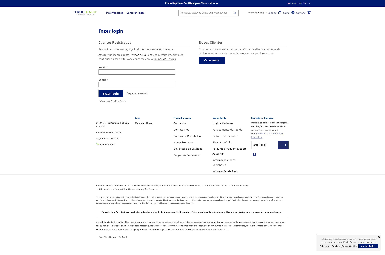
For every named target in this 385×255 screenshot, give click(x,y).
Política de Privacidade (216, 185)
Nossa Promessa (183, 142)
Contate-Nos (181, 129)
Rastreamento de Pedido (227, 129)
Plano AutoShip (222, 142)
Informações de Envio (226, 171)
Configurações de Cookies (344, 246)
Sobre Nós (180, 123)
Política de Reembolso (187, 136)
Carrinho (301, 12)
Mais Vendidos (143, 123)
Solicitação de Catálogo (188, 148)
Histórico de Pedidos (225, 136)
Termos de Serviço (141, 55)
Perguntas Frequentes (187, 155)
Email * (103, 67)
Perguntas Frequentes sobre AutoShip (230, 151)
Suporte (272, 12)
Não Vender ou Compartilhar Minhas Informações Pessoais (128, 189)
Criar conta (212, 60)
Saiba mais (325, 246)
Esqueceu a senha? (137, 93)
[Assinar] (283, 145)
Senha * (103, 79)
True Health (165, 185)
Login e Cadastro (223, 123)
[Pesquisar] (235, 13)
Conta (286, 12)
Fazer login (111, 93)
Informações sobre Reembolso (224, 162)
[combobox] (208, 13)
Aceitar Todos (368, 246)
